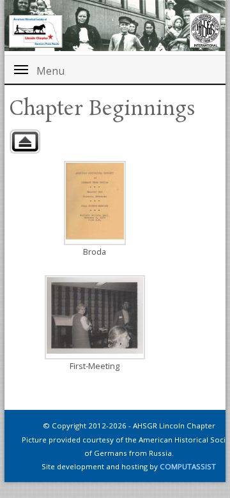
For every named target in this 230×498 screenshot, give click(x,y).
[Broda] (95, 203)
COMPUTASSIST (188, 466)
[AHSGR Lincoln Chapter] (115, 25)
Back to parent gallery (25, 141)
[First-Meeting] (95, 317)
